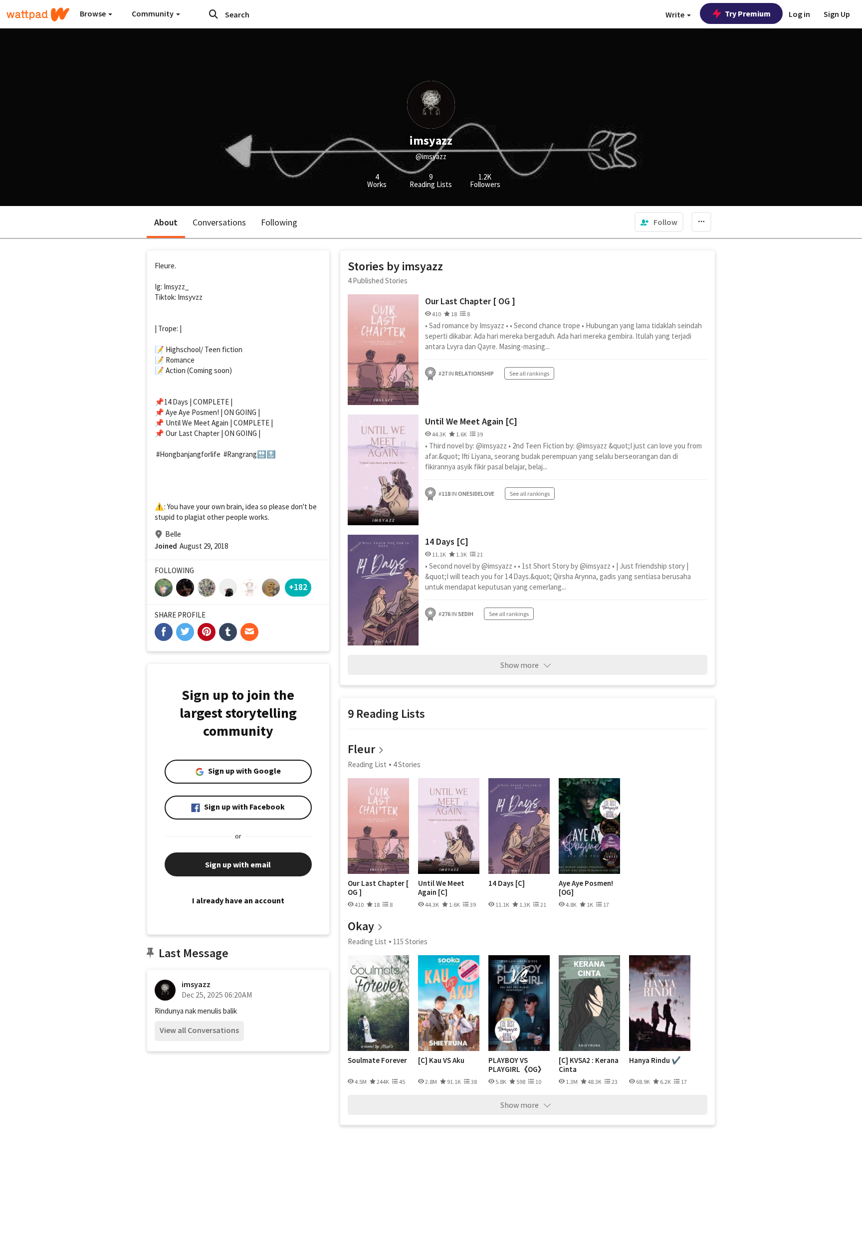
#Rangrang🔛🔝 (249, 454)
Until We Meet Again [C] (471, 421)
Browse (93, 13)
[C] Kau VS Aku (441, 1060)
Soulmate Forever (377, 1060)
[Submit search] (213, 14)
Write (675, 14)
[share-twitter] (185, 632)
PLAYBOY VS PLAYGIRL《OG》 (516, 1064)
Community (153, 13)
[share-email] (249, 632)
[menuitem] (659, 222)
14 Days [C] (446, 541)
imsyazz (196, 984)
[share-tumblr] (228, 632)
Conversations (219, 222)
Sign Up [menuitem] (837, 14)
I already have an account (238, 900)
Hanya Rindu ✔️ (655, 1060)
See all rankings (529, 373)
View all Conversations (199, 1030)
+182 (298, 587)
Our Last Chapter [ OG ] (470, 301)
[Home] (37, 14)
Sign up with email (238, 864)
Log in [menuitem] (799, 14)
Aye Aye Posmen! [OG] (586, 887)
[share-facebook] (164, 632)
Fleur (361, 749)
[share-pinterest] (207, 632)
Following (279, 222)
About (166, 222)
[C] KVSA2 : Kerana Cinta (589, 1064)
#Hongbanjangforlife (188, 454)
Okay (361, 926)
